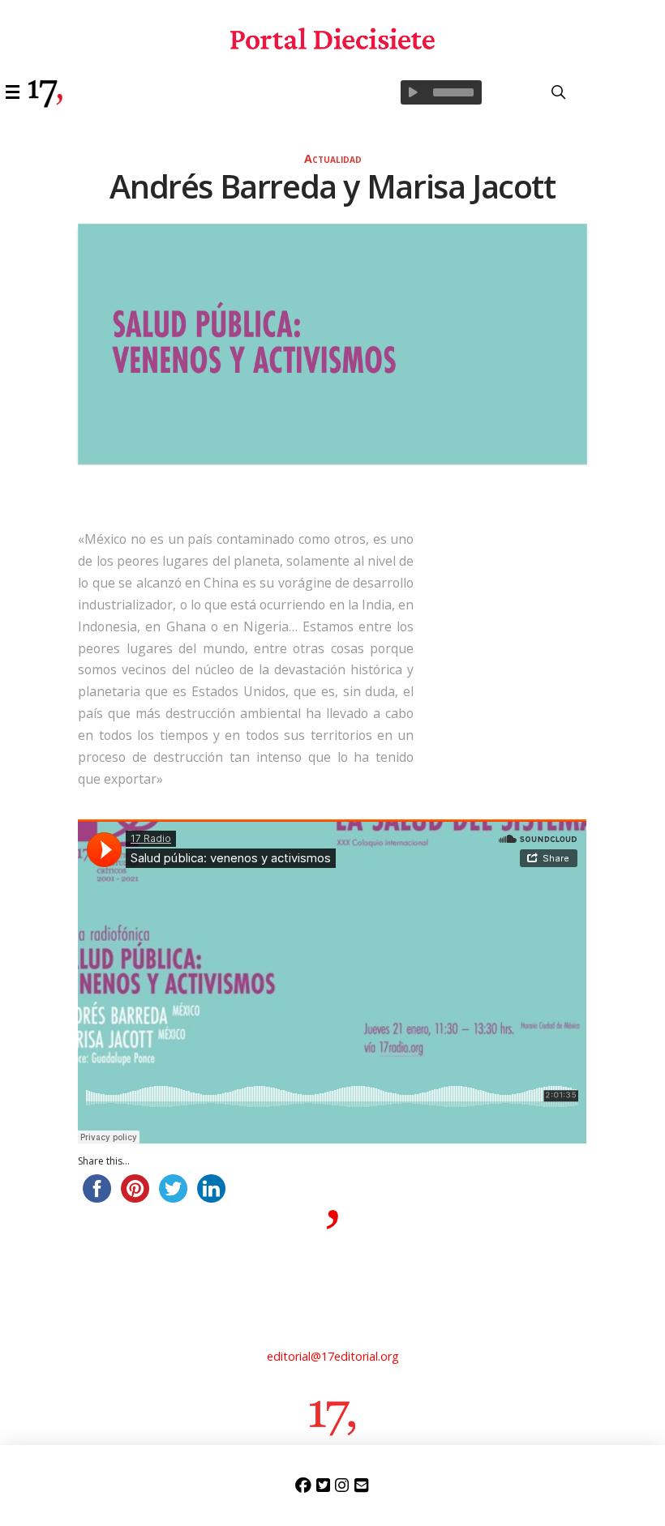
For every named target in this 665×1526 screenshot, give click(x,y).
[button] (15, 92)
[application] (441, 92)
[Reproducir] (413, 92)
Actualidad (333, 158)
